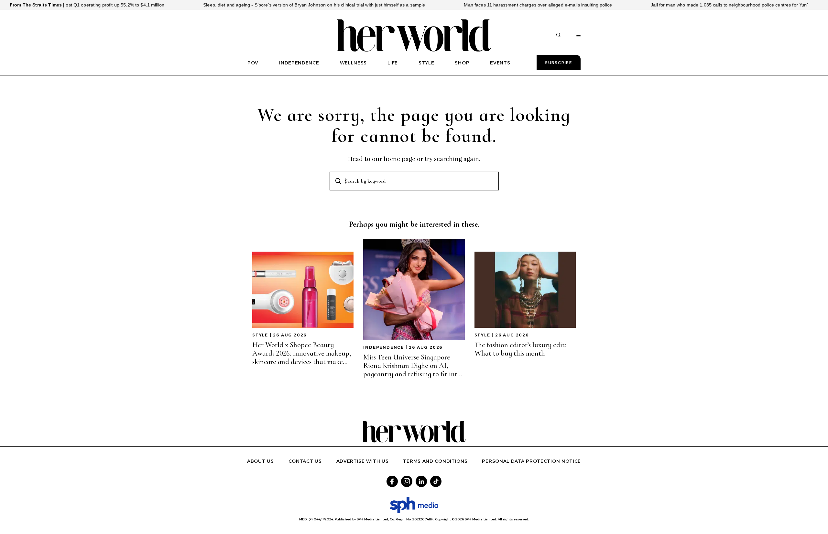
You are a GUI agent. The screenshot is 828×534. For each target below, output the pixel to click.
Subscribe (558, 62)
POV (252, 63)
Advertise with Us (362, 461)
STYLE (426, 63)
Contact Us (305, 461)
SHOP (462, 63)
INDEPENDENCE (299, 63)
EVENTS (500, 63)
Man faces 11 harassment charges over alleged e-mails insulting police (521, 4)
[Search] (558, 35)
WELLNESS (353, 63)
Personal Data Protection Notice (531, 461)
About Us (260, 461)
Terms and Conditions (435, 461)
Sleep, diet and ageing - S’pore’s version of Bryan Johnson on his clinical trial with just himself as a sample (297, 4)
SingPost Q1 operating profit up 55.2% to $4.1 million (91, 4)
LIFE (392, 63)
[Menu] (578, 36)
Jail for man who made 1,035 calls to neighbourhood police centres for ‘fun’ (712, 4)
